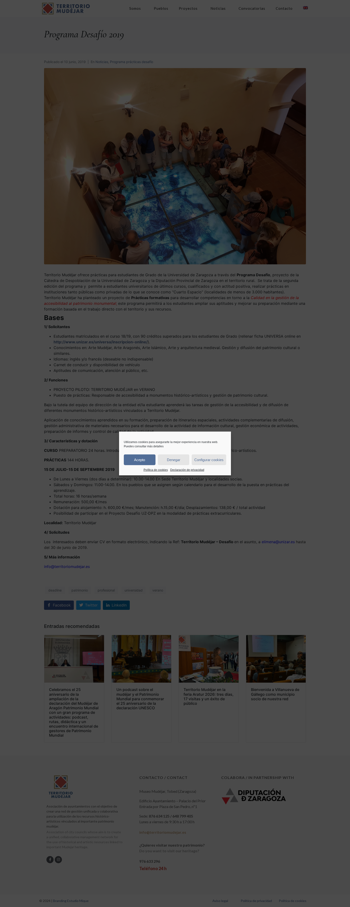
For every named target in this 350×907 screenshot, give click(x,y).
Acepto (139, 460)
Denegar (173, 460)
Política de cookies (156, 470)
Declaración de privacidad (187, 470)
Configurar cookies (209, 460)
